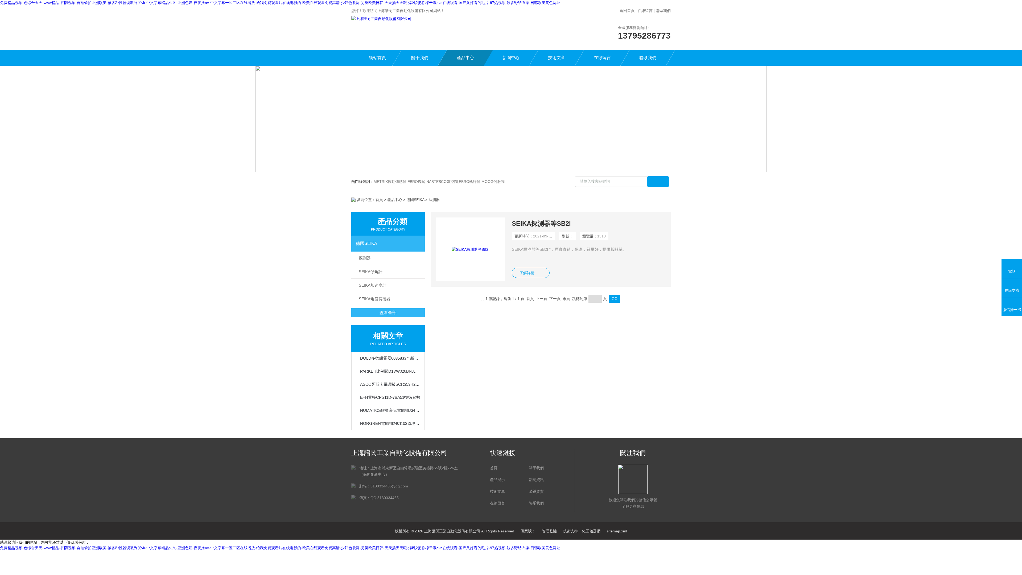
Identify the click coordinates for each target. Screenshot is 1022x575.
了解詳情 (527, 273)
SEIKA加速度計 (372, 285)
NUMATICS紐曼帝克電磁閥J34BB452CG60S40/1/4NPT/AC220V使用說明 (390, 410)
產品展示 (497, 480)
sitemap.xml (617, 531)
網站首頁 (377, 57)
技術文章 (556, 57)
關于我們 (419, 57)
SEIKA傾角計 (370, 271)
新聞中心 (511, 57)
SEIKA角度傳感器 (374, 299)
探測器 (365, 258)
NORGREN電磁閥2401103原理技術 (390, 423)
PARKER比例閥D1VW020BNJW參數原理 (390, 371)
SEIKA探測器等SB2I (541, 223)
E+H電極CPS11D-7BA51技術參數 (390, 397)
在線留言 (645, 11)
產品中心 (465, 57)
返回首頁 (627, 11)
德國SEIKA (415, 200)
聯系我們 (663, 11)
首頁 (379, 200)
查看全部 (388, 312)
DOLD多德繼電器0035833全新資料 (390, 358)
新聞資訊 (536, 480)
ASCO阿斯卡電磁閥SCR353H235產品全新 (390, 384)
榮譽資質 (536, 491)
